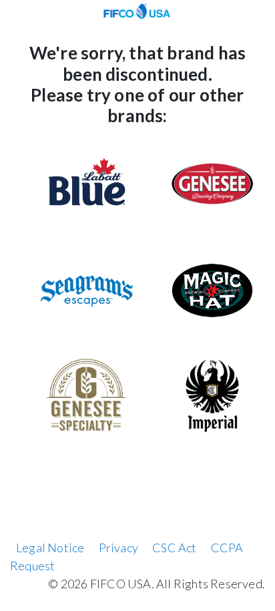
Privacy (118, 547)
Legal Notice (50, 547)
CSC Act (174, 547)
